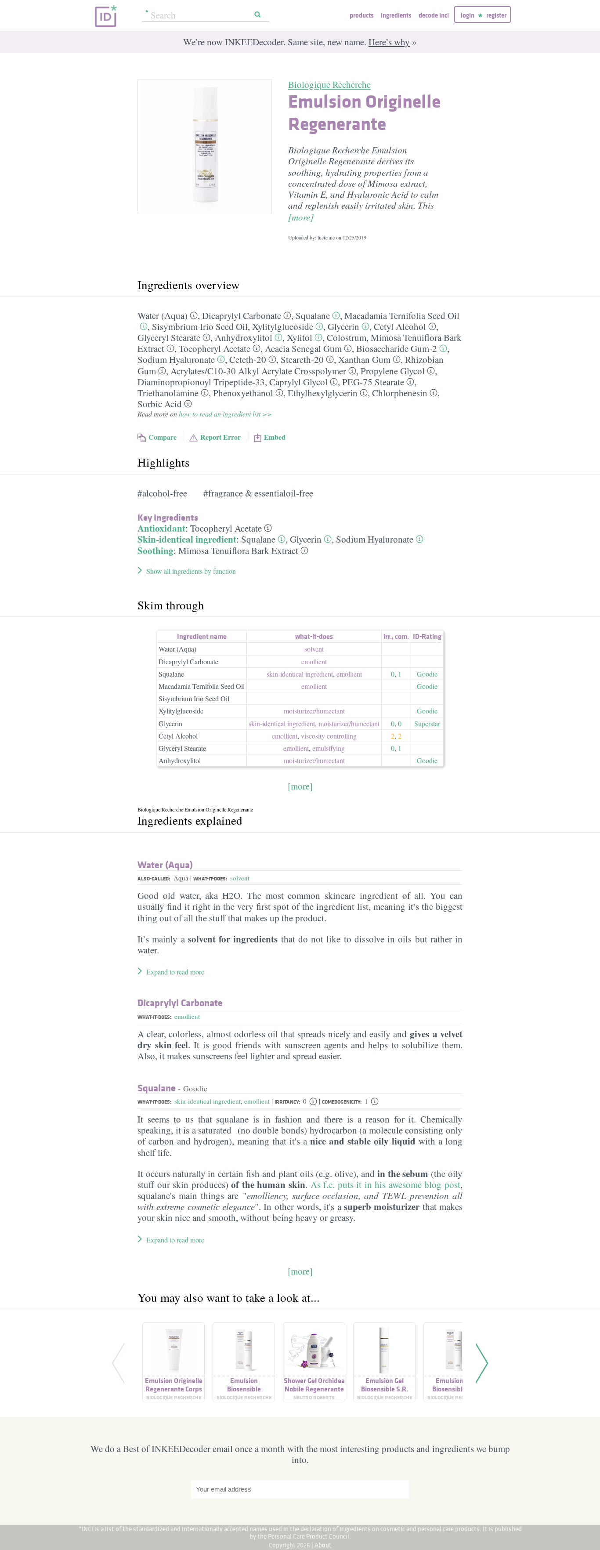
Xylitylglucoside (282, 326)
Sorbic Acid (159, 404)
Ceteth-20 (247, 359)
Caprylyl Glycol (298, 382)
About (323, 1545)
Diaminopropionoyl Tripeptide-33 (201, 382)
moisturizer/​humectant (314, 710)
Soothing (155, 550)
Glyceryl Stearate (168, 337)
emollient (314, 661)
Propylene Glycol (393, 371)
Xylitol (299, 337)
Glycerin (343, 326)
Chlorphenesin (399, 393)
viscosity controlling (329, 735)
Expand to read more (175, 971)
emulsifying (328, 748)
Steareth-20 (302, 359)
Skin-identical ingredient (186, 539)
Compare (162, 437)
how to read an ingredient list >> (225, 413)
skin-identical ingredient (300, 673)
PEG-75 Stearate (373, 382)
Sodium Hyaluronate (176, 359)
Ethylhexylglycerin (323, 393)
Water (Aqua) (162, 315)
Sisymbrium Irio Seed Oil (200, 326)
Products (361, 15)
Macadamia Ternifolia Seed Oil (401, 315)
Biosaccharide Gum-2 (396, 348)
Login (467, 15)
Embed (275, 437)
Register (496, 15)
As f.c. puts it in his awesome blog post (386, 1184)
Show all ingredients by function (191, 571)
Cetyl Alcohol (400, 326)
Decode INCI (434, 15)
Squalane (313, 315)
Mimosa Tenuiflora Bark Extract (238, 550)
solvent (314, 648)
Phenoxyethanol (243, 393)
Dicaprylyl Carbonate (241, 315)
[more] (301, 217)
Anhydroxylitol (243, 337)
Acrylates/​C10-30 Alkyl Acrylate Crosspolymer (258, 371)
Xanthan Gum (364, 359)
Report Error (220, 437)
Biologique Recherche (329, 84)
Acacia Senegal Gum (303, 348)
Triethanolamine (168, 393)
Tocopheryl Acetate (214, 348)
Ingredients (396, 15)
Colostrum (346, 337)
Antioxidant (161, 528)
